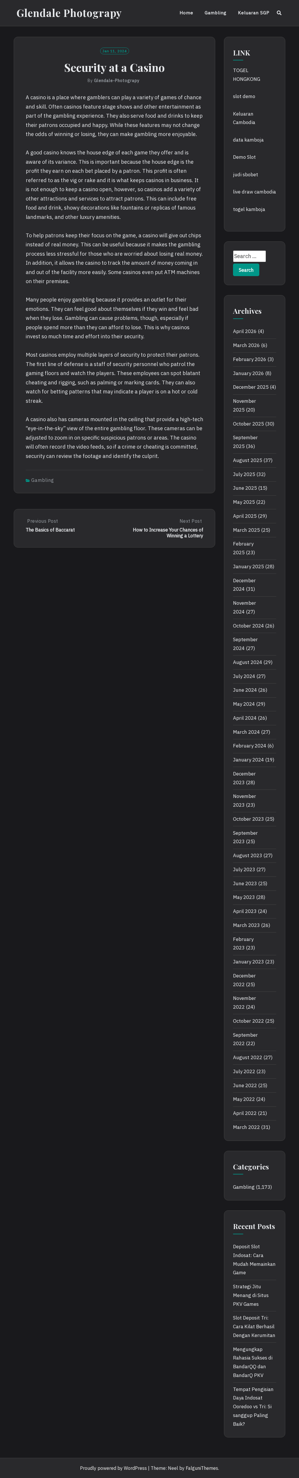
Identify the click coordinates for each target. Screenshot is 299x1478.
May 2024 (244, 704)
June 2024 (245, 690)
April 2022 (245, 1113)
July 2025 (244, 474)
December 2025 (251, 387)
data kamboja (248, 140)
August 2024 (247, 662)
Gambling (216, 12)
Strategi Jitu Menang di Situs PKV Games (251, 1295)
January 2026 (248, 373)
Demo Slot (244, 157)
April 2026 (245, 331)
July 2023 (244, 869)
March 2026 (246, 345)
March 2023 (246, 925)
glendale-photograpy (117, 80)
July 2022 (244, 1071)
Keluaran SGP (254, 12)
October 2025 (248, 424)
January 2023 (248, 961)
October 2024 (248, 626)
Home (186, 12)
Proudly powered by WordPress (113, 1468)
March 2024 (246, 732)
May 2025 (244, 502)
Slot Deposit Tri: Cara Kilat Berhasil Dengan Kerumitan (254, 1326)
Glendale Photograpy (69, 13)
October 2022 (248, 1021)
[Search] (279, 13)
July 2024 (244, 676)
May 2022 (244, 1099)
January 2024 (248, 760)
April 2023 (245, 911)
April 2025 (245, 516)
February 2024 (249, 746)
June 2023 (245, 883)
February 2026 (249, 359)
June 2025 (245, 488)
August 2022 (247, 1057)
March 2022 (246, 1127)
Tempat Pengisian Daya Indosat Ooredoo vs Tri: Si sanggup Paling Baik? (253, 1406)
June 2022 (245, 1085)
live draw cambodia (254, 192)
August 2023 (247, 855)
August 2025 (247, 460)
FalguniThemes (202, 1468)
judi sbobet (245, 174)
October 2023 (248, 819)
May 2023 (244, 897)
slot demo (244, 96)
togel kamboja (249, 209)
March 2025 (246, 530)
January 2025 (248, 566)
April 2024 (245, 718)
